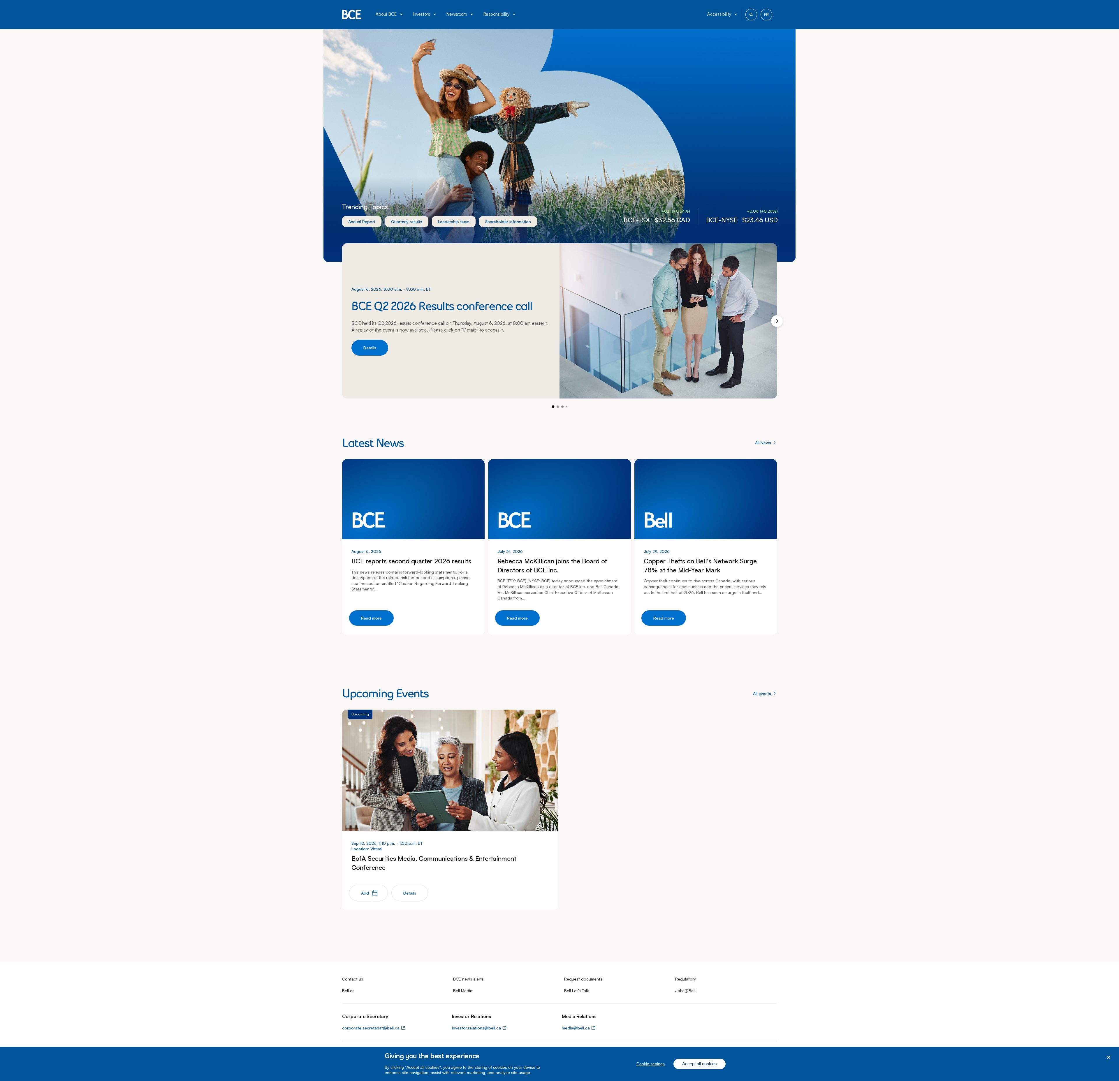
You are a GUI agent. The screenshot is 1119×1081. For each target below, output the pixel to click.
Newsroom (456, 14)
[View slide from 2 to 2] (558, 406)
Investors (421, 14)
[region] (559, 1064)
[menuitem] (390, 14)
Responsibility (496, 14)
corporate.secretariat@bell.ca (371, 1027)
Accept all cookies (699, 1063)
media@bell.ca (576, 1027)
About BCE (386, 14)
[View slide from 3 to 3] (562, 406)
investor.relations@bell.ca (476, 1027)
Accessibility (719, 14)
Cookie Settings (650, 1064)
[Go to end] (566, 406)
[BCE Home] (352, 14)
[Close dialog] (1108, 1057)
